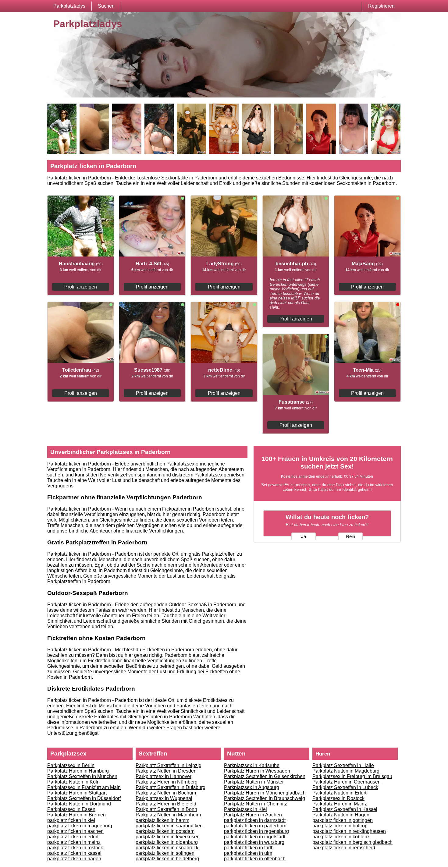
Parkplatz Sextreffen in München (82, 776)
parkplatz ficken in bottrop (340, 825)
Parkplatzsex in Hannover (163, 776)
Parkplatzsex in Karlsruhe (251, 765)
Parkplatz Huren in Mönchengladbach (265, 792)
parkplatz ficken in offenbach (255, 858)
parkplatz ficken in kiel (71, 820)
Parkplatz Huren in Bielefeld (166, 803)
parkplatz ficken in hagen (74, 858)
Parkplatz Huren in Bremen (76, 814)
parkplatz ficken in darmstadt (255, 820)
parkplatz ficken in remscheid (343, 847)
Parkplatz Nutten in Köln (73, 781)
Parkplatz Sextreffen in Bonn (166, 809)
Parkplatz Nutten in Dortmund (79, 803)
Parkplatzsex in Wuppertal (164, 798)
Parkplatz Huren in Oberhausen (346, 781)
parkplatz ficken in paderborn (255, 825)
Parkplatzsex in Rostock (338, 798)
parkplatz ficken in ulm (248, 853)
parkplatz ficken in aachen (75, 831)
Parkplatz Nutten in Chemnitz (255, 803)
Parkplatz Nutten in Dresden (166, 770)
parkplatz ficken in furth (249, 847)
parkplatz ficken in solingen (165, 853)
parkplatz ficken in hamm (162, 820)
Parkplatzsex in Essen (71, 809)
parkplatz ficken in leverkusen (168, 836)
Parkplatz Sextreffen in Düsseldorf (84, 798)
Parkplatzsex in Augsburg (251, 787)
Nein (350, 536)
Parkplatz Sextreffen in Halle (343, 765)
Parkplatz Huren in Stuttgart (77, 792)
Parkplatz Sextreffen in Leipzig (168, 765)
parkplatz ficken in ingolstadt (254, 836)
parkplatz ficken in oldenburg (167, 842)
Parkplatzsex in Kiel (245, 809)
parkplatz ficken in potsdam (165, 831)
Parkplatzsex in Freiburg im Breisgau (352, 776)
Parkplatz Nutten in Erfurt (339, 792)
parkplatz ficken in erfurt (72, 836)
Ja (303, 536)
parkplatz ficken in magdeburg (79, 825)
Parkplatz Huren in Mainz (339, 803)
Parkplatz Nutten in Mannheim (168, 814)
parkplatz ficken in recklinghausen (349, 831)
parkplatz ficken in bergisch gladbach (352, 842)
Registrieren (381, 6)
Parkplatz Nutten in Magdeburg (345, 770)
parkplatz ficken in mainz (74, 842)
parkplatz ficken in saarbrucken (169, 825)
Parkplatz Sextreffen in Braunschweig (264, 798)
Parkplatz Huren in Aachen (253, 814)
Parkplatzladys (69, 6)
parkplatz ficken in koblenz (341, 836)
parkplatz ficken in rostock (75, 847)
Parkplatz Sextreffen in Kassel (344, 809)
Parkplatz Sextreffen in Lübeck (345, 787)
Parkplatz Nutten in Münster (254, 781)
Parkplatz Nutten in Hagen (340, 814)
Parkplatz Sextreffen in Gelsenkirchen (264, 776)
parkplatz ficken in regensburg (256, 831)
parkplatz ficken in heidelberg (167, 858)
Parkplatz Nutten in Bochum (166, 792)
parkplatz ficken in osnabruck (167, 847)
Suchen (106, 6)
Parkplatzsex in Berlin (70, 765)
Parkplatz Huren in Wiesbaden (257, 770)
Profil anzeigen (80, 286)
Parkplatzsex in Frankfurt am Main (84, 787)
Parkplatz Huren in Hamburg (78, 770)
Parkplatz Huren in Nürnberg (166, 781)
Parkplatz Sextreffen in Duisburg (170, 787)
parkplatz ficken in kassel (74, 853)
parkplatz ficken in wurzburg (254, 842)
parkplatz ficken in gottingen (342, 820)
